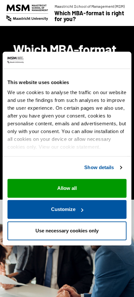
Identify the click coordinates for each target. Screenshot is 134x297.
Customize (63, 209)
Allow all (67, 188)
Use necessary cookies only (67, 230)
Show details (99, 167)
